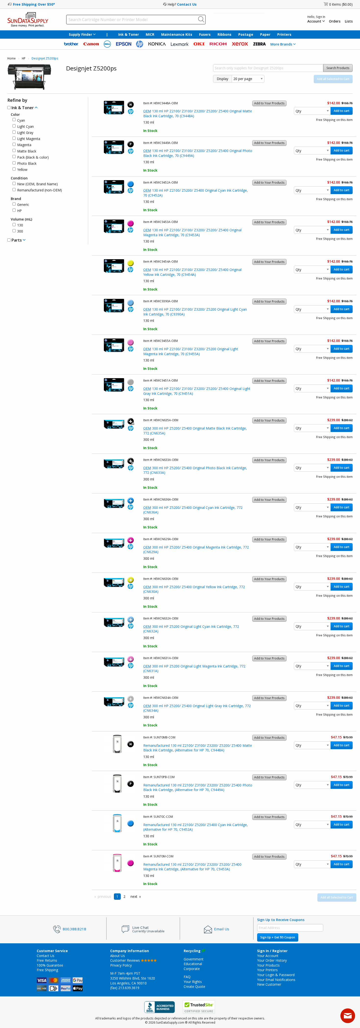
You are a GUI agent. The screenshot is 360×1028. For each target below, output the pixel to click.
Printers (284, 34)
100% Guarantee (50, 965)
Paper (265, 34)
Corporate (192, 968)
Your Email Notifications (276, 979)
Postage (245, 34)
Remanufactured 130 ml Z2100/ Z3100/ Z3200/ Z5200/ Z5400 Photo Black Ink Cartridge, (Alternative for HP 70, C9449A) (197, 787)
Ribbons (224, 34)
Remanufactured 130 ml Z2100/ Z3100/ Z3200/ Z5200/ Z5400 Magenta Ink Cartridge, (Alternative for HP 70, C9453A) (192, 867)
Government (194, 959)
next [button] (134, 896)
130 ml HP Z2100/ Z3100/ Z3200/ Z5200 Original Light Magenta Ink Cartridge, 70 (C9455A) (190, 351)
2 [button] (124, 896)
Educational (193, 963)
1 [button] (117, 896)
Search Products (337, 68)
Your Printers (267, 970)
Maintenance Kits (176, 34)
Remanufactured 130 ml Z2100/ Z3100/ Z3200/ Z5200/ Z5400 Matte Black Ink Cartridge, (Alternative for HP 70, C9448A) (197, 748)
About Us (117, 955)
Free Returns (47, 960)
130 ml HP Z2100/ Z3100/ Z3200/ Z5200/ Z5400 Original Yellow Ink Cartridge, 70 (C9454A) (192, 272)
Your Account (267, 955)
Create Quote (194, 986)
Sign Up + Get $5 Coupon (277, 937)
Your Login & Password (276, 974)
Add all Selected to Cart (333, 79)
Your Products (268, 965)
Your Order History (272, 960)
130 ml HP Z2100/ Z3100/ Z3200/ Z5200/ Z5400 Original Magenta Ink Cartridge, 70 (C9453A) (192, 232)
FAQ (187, 976)
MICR (150, 34)
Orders (334, 21)
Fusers (205, 34)
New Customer (269, 984)
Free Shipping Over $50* (34, 4)
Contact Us (187, 4)
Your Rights (193, 981)
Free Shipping (47, 970)
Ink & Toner (128, 34)
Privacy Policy (121, 965)
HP (23, 58)
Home (11, 58)
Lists (349, 21)
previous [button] (104, 896)
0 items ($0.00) (341, 4)
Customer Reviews (125, 960)
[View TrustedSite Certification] (198, 1007)
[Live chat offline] (347, 1015)
